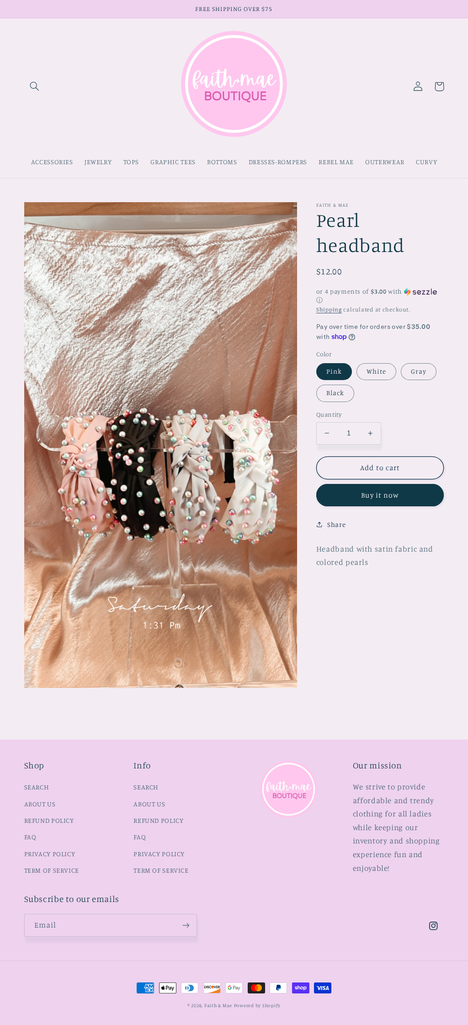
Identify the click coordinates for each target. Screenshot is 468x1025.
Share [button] (336, 524)
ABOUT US (40, 804)
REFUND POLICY (49, 820)
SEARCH (36, 787)
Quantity (328, 414)
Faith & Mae (218, 1005)
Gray (418, 371)
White (376, 371)
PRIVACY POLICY (49, 854)
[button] (34, 86)
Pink (334, 371)
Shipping (329, 309)
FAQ (30, 837)
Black (335, 393)
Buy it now (380, 495)
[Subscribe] (185, 925)
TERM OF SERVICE (51, 870)
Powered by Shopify (257, 1005)
